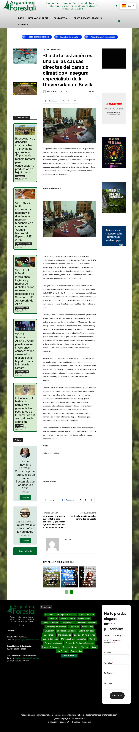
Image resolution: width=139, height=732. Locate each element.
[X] (23, 625)
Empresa (108, 683)
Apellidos (108, 663)
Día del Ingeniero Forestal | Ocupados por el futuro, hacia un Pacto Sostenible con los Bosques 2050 (25, 475)
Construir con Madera (23, 243)
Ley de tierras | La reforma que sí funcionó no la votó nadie (25, 526)
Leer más (25, 497)
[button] (119, 21)
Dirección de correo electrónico (112, 641)
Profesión (108, 673)
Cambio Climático (69, 562)
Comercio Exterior (87, 551)
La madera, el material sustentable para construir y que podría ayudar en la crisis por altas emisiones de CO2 (54, 522)
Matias (53, 91)
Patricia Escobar (21, 178)
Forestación (20, 176)
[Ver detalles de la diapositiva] (69, 36)
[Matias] (45, 91)
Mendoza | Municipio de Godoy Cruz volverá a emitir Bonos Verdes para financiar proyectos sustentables (69, 575)
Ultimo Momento (52, 49)
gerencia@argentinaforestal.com (27, 640)
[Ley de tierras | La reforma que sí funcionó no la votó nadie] (25, 513)
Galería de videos (22, 308)
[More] (75, 101)
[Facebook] (116, 5)
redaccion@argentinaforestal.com (27, 658)
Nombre (108, 653)
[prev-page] (67, 592)
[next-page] (71, 592)
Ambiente (19, 425)
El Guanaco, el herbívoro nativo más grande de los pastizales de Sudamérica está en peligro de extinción (25, 409)
